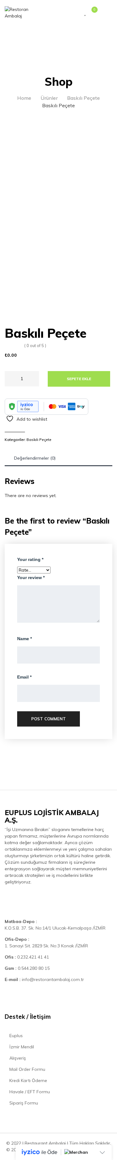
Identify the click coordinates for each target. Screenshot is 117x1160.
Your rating (30, 559)
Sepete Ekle (79, 378)
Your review (31, 577)
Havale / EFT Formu (29, 1092)
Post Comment (48, 718)
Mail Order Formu (26, 1069)
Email (24, 676)
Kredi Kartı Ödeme (27, 1080)
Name (24, 638)
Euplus (15, 1035)
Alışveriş (17, 1058)
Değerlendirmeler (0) (35, 458)
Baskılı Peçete (39, 439)
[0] (91, 13)
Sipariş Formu (23, 1103)
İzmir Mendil (21, 1047)
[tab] (35, 458)
